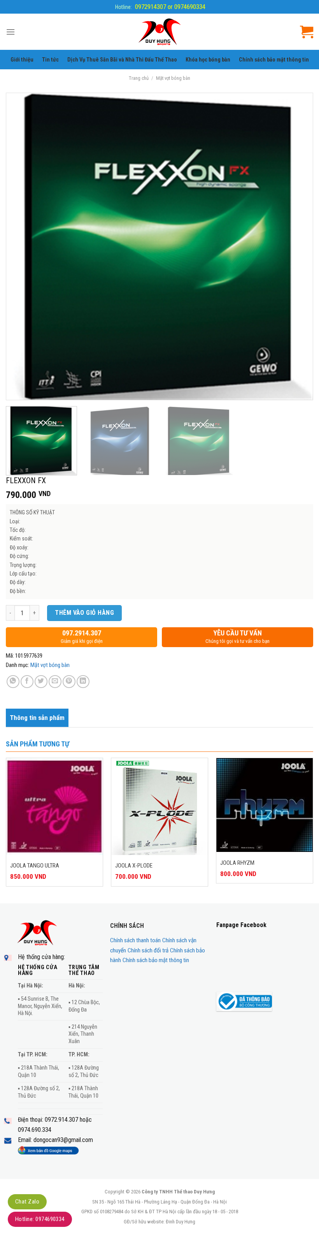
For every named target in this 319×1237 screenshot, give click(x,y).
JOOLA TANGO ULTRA (34, 865)
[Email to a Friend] (55, 681)
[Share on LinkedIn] (83, 681)
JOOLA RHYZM (237, 862)
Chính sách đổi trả (148, 950)
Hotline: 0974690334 (40, 1219)
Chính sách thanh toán (135, 940)
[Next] (297, 247)
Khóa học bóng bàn (208, 59)
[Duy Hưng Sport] (159, 32)
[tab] (37, 718)
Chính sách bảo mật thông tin (274, 59)
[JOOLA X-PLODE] (159, 806)
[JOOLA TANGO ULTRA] (54, 806)
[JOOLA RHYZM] (264, 805)
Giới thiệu (22, 59)
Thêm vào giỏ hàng (84, 612)
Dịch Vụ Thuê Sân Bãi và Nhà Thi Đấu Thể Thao (122, 59)
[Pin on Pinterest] (69, 681)
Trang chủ (139, 78)
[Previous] (22, 247)
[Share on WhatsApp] (13, 681)
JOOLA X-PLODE (133, 865)
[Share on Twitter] (41, 681)
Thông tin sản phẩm (37, 717)
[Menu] (10, 31)
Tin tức (50, 59)
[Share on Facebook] (27, 681)
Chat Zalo (27, 1201)
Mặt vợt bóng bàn (173, 78)
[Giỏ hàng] (306, 32)
